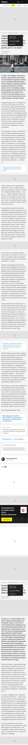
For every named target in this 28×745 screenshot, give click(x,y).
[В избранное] (26, 33)
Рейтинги (19, 5)
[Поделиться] (23, 33)
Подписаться (6, 519)
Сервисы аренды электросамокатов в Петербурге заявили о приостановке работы (12, 168)
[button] (26, 2)
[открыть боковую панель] (22, 2)
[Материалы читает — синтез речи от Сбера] (21, 33)
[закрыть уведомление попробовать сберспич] (21, 37)
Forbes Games (8, 5)
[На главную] (4, 2)
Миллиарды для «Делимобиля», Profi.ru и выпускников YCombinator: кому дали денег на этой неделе (12, 418)
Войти (18, 2)
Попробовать (12, 44)
